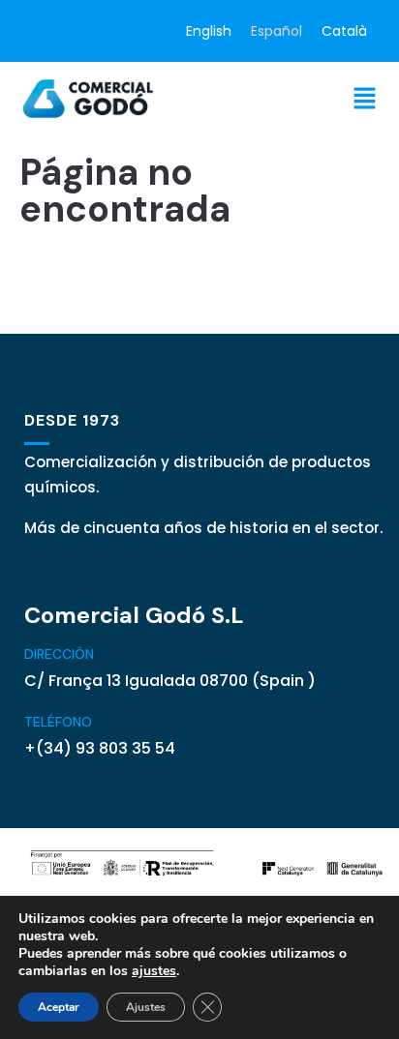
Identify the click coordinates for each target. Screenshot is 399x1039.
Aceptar (58, 1007)
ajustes (154, 971)
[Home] (90, 98)
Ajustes (146, 1007)
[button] (365, 97)
